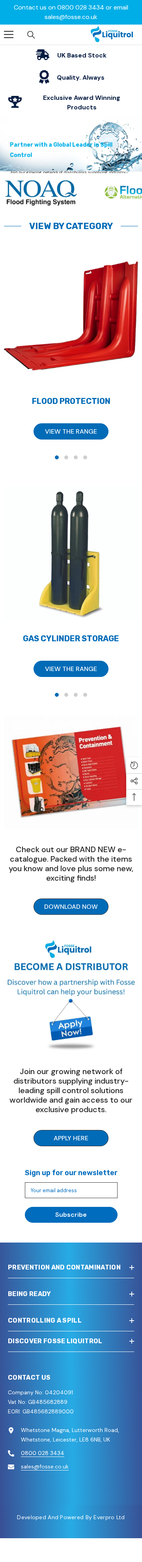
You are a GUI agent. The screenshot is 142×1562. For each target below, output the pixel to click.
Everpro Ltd (109, 1513)
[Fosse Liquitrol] (71, 768)
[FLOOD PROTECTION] (71, 312)
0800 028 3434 (80, 7)
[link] (71, 51)
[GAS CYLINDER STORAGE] (71, 549)
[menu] (8, 30)
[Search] (31, 31)
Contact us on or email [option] (71, 12)
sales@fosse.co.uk (71, 17)
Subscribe (71, 1210)
